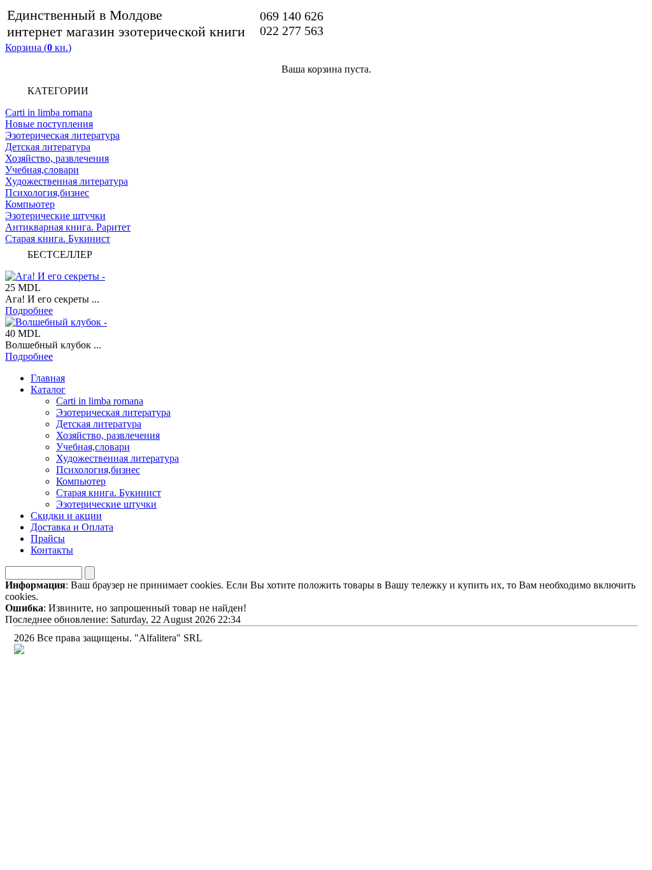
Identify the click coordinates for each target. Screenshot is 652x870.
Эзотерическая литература (62, 135)
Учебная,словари (42, 169)
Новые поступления (49, 123)
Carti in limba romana (48, 112)
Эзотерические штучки (55, 215)
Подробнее (29, 310)
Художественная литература (66, 181)
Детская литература (47, 146)
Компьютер (30, 204)
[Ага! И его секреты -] (55, 276)
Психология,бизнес (47, 192)
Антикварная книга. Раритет (68, 227)
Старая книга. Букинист (57, 238)
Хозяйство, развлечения (57, 158)
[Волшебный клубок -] (56, 322)
